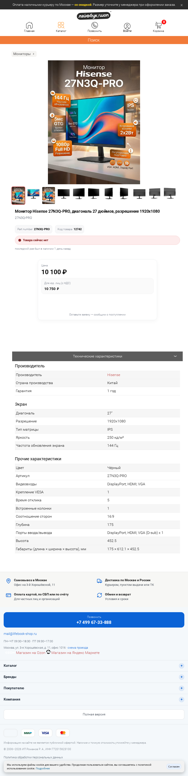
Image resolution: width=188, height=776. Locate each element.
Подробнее (43, 768)
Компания (12, 699)
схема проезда (78, 647)
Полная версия (94, 714)
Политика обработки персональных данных (33, 757)
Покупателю (14, 688)
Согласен (174, 766)
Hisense (113, 375)
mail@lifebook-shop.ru (20, 634)
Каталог (10, 666)
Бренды (10, 677)
